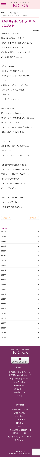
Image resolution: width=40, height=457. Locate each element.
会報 (19, 426)
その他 (19, 396)
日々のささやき (11, 13)
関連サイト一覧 (19, 433)
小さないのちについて (20, 409)
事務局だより (19, 392)
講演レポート (19, 389)
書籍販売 (19, 423)
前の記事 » (34, 218)
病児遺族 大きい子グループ (20, 375)
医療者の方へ (19, 386)
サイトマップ (19, 440)
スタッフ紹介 (19, 416)
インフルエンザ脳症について (19, 430)
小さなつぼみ (19, 382)
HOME (3, 13)
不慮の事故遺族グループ (19, 379)
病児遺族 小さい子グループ (20, 372)
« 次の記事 (6, 218)
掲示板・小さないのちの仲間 (19, 437)
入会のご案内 (19, 413)
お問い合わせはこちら (20, 362)
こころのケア (19, 420)
